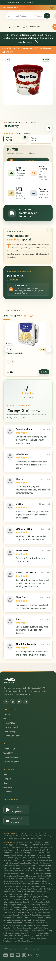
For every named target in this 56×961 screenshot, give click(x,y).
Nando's (33, 850)
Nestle (24, 920)
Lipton (45, 891)
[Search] (47, 15)
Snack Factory (32, 858)
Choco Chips (13, 353)
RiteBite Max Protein (44, 889)
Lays (20, 912)
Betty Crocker (43, 863)
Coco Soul (21, 917)
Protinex (17, 933)
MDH (13, 907)
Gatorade (44, 860)
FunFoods (40, 930)
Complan (37, 852)
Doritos (11, 910)
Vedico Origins (14, 894)
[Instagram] (12, 701)
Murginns (29, 852)
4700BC (42, 884)
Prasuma (45, 842)
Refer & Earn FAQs (11, 757)
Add (45, 372)
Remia (16, 871)
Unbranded (7, 923)
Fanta (33, 917)
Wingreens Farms (40, 907)
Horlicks (47, 845)
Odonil (41, 878)
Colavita (6, 925)
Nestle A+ (29, 865)
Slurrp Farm (7, 928)
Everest (25, 928)
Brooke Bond (13, 912)
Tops (19, 915)
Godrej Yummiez (9, 847)
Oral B (17, 884)
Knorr (29, 897)
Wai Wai (38, 881)
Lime (14, 836)
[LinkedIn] (25, 701)
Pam (41, 845)
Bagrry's (34, 897)
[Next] (49, 349)
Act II (28, 855)
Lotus (25, 902)
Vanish (5, 899)
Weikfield (12, 878)
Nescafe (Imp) (25, 884)
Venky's (46, 933)
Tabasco (23, 873)
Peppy (17, 907)
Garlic (40, 836)
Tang (23, 868)
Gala (37, 920)
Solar (32, 845)
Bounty (43, 920)
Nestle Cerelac (21, 886)
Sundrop (37, 925)
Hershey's (40, 894)
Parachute (7, 917)
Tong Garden (34, 936)
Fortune (34, 889)
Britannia (12, 936)
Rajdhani (30, 941)
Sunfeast (32, 928)
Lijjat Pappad (16, 868)
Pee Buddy (48, 847)
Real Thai (6, 873)
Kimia (18, 865)
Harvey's (31, 938)
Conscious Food (42, 886)
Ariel (5, 933)
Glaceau (27, 894)
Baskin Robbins (45, 873)
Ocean (47, 858)
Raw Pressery (35, 904)
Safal (27, 933)
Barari (27, 842)
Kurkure (12, 899)
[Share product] (49, 127)
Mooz (23, 933)
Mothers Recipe (9, 884)
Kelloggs (19, 897)
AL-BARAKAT (27, 923)
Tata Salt (12, 881)
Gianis (5, 865)
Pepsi (45, 923)
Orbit (11, 871)
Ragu (15, 858)
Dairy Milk (41, 858)
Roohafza (20, 876)
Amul (5, 930)
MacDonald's (26, 915)
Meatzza (6, 876)
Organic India (16, 860)
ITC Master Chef (31, 871)
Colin (22, 894)
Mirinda (18, 899)
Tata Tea (19, 936)
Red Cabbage (36, 838)
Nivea (26, 847)
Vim (36, 933)
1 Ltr (11, 361)
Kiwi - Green (33, 836)
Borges (42, 899)
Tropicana (19, 847)
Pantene (12, 889)
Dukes (39, 912)
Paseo (17, 852)
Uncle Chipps (8, 845)
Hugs (21, 902)
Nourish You (25, 889)
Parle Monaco (17, 928)
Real (39, 842)
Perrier (5, 938)
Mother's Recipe (23, 850)
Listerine (42, 865)
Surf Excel (39, 850)
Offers (5, 718)
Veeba (21, 938)
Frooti (32, 933)
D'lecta (12, 925)
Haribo (48, 865)
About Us (7, 714)
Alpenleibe (37, 876)
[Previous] (7, 349)
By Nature (20, 842)
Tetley (38, 860)
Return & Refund (10, 727)
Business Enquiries (11, 761)
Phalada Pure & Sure (25, 863)
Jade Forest (46, 912)
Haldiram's (33, 842)
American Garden (43, 871)
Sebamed (19, 878)
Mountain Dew (8, 891)
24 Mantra (11, 897)
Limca (23, 865)
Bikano (35, 865)
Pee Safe (28, 881)
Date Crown (31, 886)
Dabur (43, 904)
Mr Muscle (40, 868)
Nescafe (48, 884)
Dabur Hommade (43, 915)
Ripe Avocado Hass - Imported (29, 833)
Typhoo (36, 899)
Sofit (50, 891)
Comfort (35, 910)
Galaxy (9, 941)
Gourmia (30, 907)
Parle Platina (13, 938)
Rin (45, 850)
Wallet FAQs (8, 753)
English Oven (28, 878)
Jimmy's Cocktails (32, 873)
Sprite (36, 847)
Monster (23, 852)
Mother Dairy (21, 855)
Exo (33, 923)
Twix (15, 845)
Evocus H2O (19, 891)
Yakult (35, 863)
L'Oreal (37, 938)
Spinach (19, 836)
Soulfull (13, 855)
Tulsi (33, 881)
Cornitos (24, 910)
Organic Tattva (16, 904)
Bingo (14, 941)
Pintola (17, 910)
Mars (29, 910)
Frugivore (6, 904)
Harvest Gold (46, 876)
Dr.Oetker (12, 865)
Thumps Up (22, 845)
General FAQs (9, 748)
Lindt (26, 938)
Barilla (24, 899)
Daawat (10, 933)
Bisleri (5, 894)
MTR (28, 845)
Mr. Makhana (17, 923)
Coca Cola (14, 902)
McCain (39, 928)
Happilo (24, 907)
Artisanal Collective (29, 912)
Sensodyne (22, 858)
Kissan (27, 917)
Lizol (45, 855)
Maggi (15, 863)
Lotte (37, 845)
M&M (19, 941)
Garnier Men (31, 920)
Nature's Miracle (36, 855)
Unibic (5, 889)
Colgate (45, 928)
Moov (49, 850)
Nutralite (38, 923)
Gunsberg (48, 930)
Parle (5, 850)
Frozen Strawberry (10, 838)
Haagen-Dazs (44, 936)
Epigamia (6, 902)
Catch (41, 910)
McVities (18, 920)
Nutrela (30, 899)
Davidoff (6, 886)
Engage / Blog (9, 723)
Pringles (26, 936)
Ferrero (13, 886)
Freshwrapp (12, 850)
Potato (25, 836)
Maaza (40, 933)
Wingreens (7, 860)
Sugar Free (26, 904)
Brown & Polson (36, 891)
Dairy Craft (7, 868)
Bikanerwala (19, 881)
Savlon (14, 917)
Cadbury (11, 930)
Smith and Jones (34, 902)
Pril (11, 858)
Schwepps (35, 884)
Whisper (22, 871)
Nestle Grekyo (31, 868)
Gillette (9, 863)
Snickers (30, 925)
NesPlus (27, 891)
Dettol (34, 915)
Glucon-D (45, 881)
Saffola (5, 936)
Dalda (24, 941)
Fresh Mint (46, 836)
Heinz (31, 847)
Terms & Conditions (11, 735)
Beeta (34, 930)
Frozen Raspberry (24, 838)
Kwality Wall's (41, 917)
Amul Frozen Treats (10, 915)
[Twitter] (19, 701)
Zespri (41, 847)
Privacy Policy (9, 731)
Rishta (5, 878)
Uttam (45, 897)
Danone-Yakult (8, 852)
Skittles (33, 894)
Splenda (13, 876)
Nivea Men (26, 860)
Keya (24, 897)
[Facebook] (6, 701)
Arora (40, 897)
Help (51, 2)
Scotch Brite (45, 902)
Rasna (36, 878)
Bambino (44, 925)
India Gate (10, 920)
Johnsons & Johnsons (23, 930)
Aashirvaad (15, 873)
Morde (18, 889)
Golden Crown (21, 925)
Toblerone (28, 876)
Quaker (33, 860)
